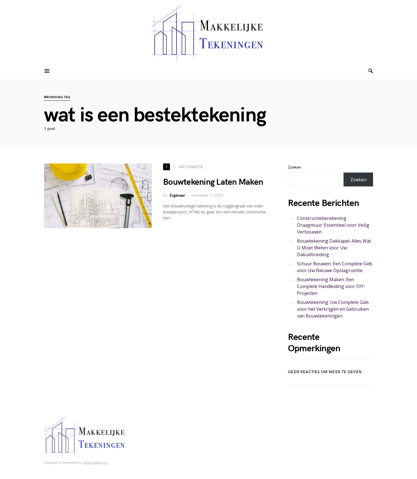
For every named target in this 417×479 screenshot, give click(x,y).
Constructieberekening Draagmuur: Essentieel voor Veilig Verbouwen (333, 225)
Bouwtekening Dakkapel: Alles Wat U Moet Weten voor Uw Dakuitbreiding (334, 248)
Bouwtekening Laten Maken (213, 182)
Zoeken (294, 167)
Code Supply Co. (95, 463)
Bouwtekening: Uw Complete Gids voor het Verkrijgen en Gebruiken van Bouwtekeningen (333, 309)
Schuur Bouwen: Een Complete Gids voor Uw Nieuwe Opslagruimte (334, 267)
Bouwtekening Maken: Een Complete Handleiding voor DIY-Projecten (331, 286)
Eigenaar (177, 195)
